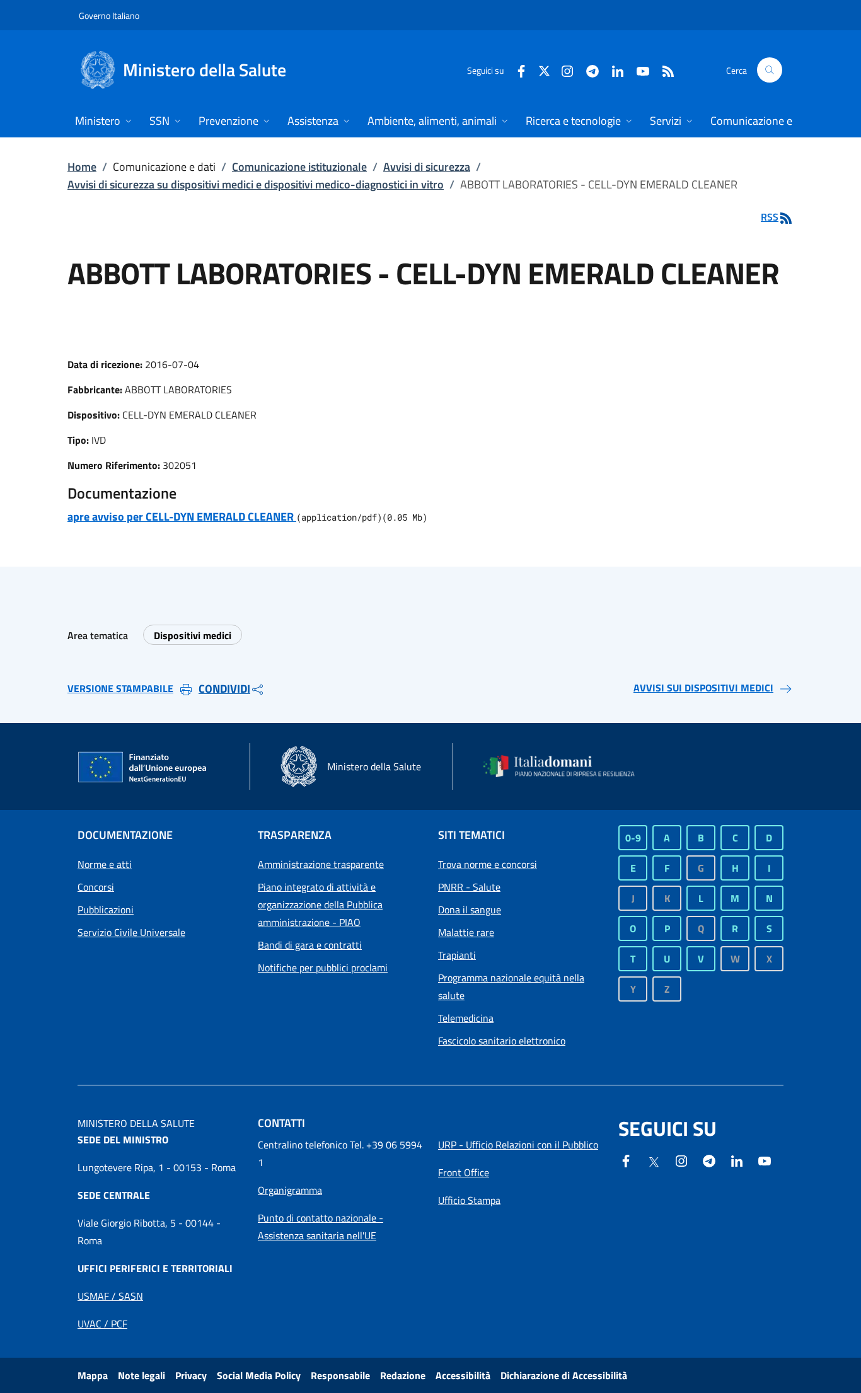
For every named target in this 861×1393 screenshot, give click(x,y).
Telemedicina (466, 1018)
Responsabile (340, 1375)
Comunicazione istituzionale (299, 166)
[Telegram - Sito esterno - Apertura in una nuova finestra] (709, 1159)
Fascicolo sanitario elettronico (501, 1040)
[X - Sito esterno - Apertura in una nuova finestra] (544, 69)
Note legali (141, 1375)
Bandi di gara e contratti (310, 944)
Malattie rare (466, 932)
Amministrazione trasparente (321, 864)
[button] (769, 70)
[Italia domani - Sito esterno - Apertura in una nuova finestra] (566, 766)
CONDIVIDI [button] (224, 688)
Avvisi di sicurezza (426, 166)
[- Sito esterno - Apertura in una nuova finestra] (764, 1159)
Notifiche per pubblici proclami (323, 967)
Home (81, 166)
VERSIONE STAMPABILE (120, 688)
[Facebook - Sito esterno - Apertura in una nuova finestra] (516, 69)
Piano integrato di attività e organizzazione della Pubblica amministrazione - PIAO (320, 904)
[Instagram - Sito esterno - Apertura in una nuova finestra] (562, 69)
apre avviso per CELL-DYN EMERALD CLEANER (181, 516)
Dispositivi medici (192, 635)
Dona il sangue (469, 909)
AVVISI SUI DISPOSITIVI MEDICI (703, 687)
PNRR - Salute (469, 886)
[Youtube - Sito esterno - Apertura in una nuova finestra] (637, 69)
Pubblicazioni (106, 909)
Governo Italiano (109, 15)
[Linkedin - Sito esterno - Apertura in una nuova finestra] (612, 69)
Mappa (93, 1375)
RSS (769, 216)
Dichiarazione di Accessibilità (563, 1375)
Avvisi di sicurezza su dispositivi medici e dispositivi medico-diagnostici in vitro (255, 184)
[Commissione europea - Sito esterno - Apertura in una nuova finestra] (143, 767)
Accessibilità (463, 1375)
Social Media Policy (259, 1375)
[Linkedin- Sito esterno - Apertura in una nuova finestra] (736, 1159)
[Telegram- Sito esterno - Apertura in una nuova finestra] (587, 69)
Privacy (191, 1375)
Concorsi (96, 886)
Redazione (402, 1375)
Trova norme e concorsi (487, 864)
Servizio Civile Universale (131, 932)
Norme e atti (105, 864)
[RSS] (663, 69)
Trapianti (457, 954)
